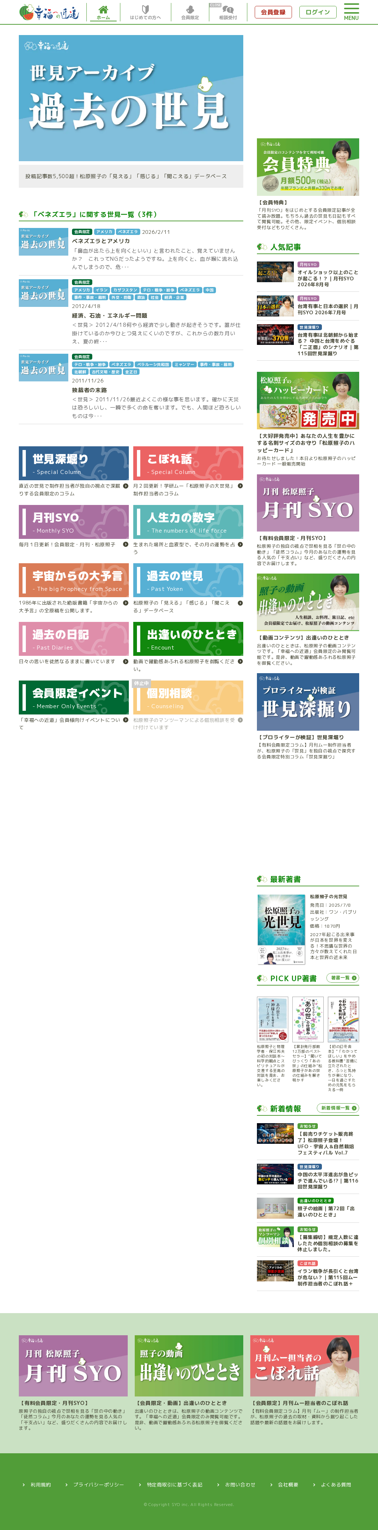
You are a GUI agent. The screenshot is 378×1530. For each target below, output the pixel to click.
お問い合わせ (240, 1484)
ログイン (318, 12)
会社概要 (288, 1484)
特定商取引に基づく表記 (175, 1484)
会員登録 (273, 12)
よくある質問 (336, 1484)
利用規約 (41, 1484)
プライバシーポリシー (98, 1484)
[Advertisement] (308, 81)
